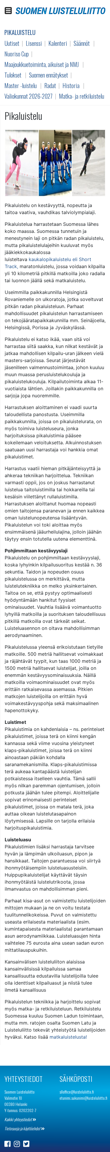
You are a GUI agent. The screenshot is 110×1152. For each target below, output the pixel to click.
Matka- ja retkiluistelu (81, 96)
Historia (70, 85)
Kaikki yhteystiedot (18, 1119)
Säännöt (82, 43)
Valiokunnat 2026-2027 (28, 96)
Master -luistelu (20, 85)
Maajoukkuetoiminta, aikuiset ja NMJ (41, 64)
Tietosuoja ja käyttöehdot (22, 1128)
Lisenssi (34, 43)
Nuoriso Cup (16, 53)
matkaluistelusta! (68, 1037)
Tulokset (12, 74)
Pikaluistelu (19, 32)
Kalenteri (57, 43)
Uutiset (11, 43)
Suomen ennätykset (48, 74)
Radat (50, 85)
